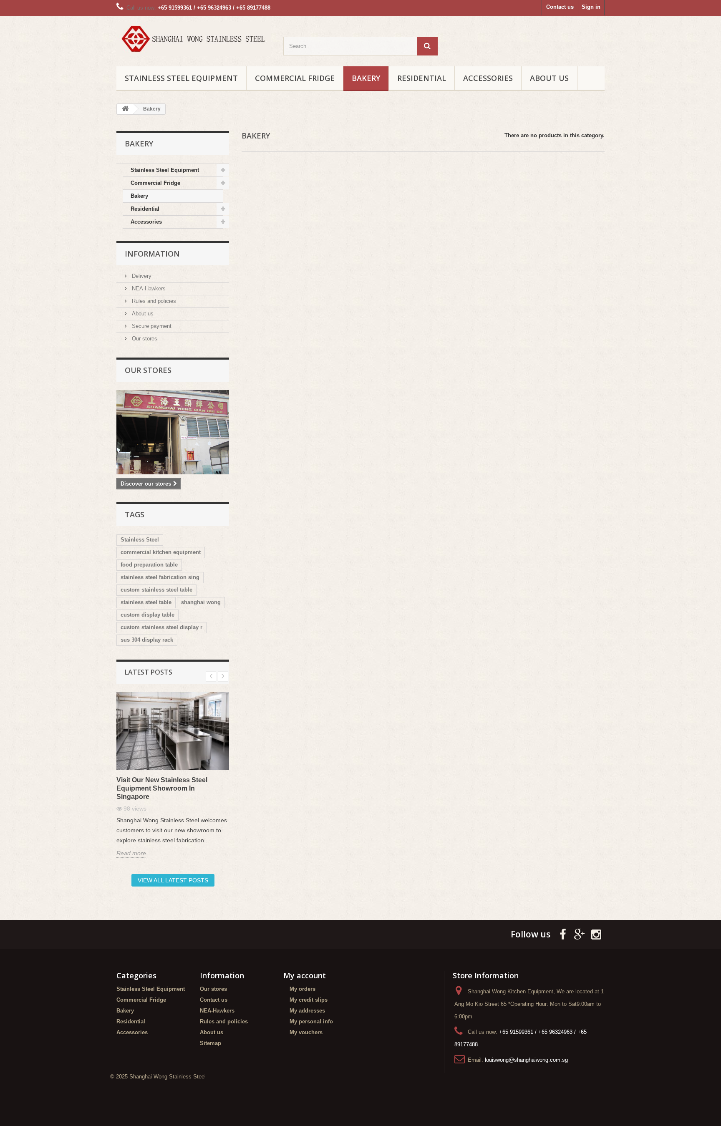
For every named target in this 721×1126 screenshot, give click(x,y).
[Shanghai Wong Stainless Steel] (193, 39)
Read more (131, 853)
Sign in (591, 7)
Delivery (140, 276)
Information (152, 254)
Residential (421, 78)
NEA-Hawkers (148, 288)
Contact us (560, 7)
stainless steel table (146, 602)
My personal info (311, 1021)
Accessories (488, 78)
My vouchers (306, 1032)
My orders (302, 989)
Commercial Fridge (295, 78)
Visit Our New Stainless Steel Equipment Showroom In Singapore (161, 788)
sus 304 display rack (147, 640)
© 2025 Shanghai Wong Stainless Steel (158, 1076)
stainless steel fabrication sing (160, 577)
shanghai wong (201, 602)
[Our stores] (172, 432)
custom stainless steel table (156, 590)
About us (549, 78)
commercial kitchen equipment (161, 552)
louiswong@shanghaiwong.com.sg (526, 1060)
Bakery (366, 78)
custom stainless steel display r (161, 627)
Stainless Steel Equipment (181, 78)
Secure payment (150, 326)
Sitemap (210, 1043)
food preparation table (149, 565)
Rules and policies (153, 301)
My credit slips (309, 1000)
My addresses (307, 1011)
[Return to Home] (125, 109)
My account (304, 975)
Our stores (143, 338)
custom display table (147, 615)
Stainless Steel (140, 540)
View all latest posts (173, 880)
